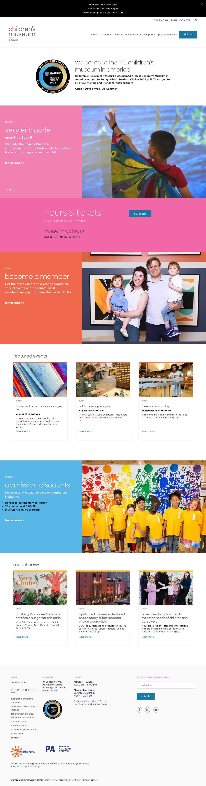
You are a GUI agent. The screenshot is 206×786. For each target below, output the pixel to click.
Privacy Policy (74, 780)
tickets (188, 34)
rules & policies (19, 725)
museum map (18, 721)
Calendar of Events (96, 701)
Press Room (17, 733)
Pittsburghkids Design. (29, 766)
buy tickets (140, 213)
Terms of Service (89, 780)
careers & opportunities (24, 729)
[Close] (202, 4)
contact (15, 737)
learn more (13, 163)
